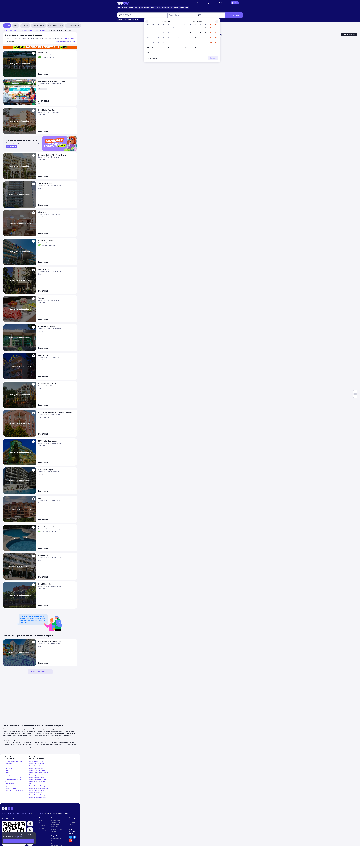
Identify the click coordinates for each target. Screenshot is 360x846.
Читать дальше (69, 38)
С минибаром (9, 783)
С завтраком (9, 768)
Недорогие (8, 764)
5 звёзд (7, 770)
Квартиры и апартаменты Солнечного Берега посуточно (15, 776)
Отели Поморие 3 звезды (37, 795)
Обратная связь (72, 823)
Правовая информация (43, 829)
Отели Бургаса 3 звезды (37, 764)
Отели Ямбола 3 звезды (37, 766)
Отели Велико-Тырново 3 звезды (37, 782)
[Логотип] (123, 3)
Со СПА (7, 781)
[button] (30, 823)
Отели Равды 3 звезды (36, 792)
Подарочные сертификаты (55, 821)
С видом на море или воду (13, 779)
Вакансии (42, 823)
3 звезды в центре (11, 788)
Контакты (42, 825)
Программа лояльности (55, 825)
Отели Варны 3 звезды (36, 761)
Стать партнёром (56, 838)
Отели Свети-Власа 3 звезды (38, 779)
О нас (40, 820)
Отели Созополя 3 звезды (37, 786)
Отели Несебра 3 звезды (37, 797)
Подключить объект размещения (57, 842)
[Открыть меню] (241, 3)
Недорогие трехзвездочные (14, 790)
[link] (11, 146)
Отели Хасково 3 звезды (37, 777)
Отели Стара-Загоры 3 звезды (39, 773)
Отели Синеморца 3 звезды (38, 788)
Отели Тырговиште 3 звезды (38, 775)
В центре (8, 786)
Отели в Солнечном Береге (14, 761)
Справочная (201, 3)
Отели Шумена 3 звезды (37, 790)
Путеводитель (212, 3)
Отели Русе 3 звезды (36, 768)
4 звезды (7, 773)
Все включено (9, 766)
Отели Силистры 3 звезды (37, 770)
